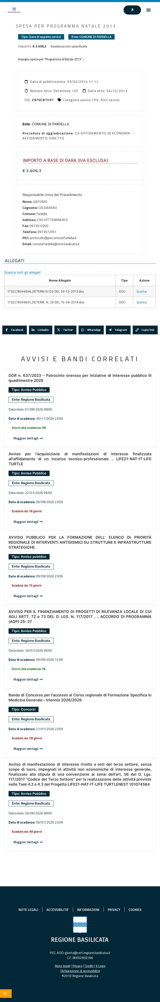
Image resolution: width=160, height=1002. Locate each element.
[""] (132, 10)
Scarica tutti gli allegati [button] (22, 272)
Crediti (89, 965)
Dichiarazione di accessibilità (80, 970)
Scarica (141, 291)
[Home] (14, 10)
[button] (148, 9)
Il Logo (100, 965)
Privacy (77, 965)
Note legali (62, 965)
